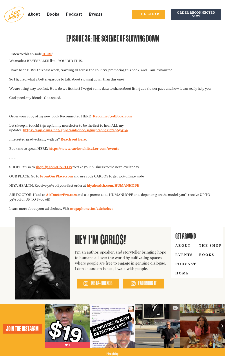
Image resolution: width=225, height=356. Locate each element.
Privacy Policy (112, 354)
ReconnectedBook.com (112, 116)
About (34, 15)
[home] (14, 14)
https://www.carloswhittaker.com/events (84, 149)
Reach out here (73, 139)
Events (96, 15)
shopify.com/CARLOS (54, 167)
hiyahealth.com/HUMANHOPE (113, 186)
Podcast (74, 15)
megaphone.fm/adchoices (91, 209)
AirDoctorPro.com (61, 195)
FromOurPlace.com (56, 176)
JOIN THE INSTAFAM (22, 329)
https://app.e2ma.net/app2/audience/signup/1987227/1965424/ (75, 130)
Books (53, 15)
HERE (47, 54)
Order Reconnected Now (196, 14)
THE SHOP (149, 14)
